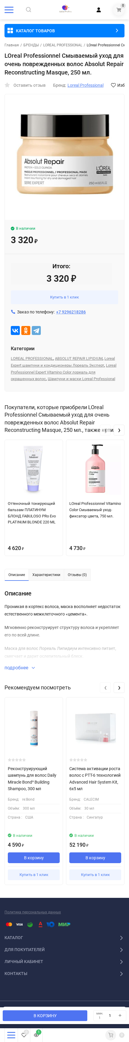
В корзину (34, 857)
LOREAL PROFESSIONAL (62, 45)
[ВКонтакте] (15, 330)
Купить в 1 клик (64, 297)
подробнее (16, 668)
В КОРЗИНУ (45, 1015)
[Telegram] (36, 330)
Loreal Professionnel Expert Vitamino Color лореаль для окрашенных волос (63, 372)
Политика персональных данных (32, 912)
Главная (11, 45)
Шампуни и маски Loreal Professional (81, 379)
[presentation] (105, 430)
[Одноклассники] (25, 330)
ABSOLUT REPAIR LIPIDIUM (79, 358)
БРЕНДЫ (31, 45)
